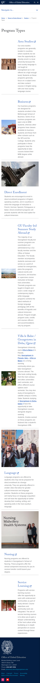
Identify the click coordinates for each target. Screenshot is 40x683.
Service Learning (23, 584)
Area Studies (25, 41)
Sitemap (22, 675)
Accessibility (23, 673)
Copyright (9, 673)
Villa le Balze (27, 350)
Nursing (9, 554)
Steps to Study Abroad (14, 18)
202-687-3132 (11, 667)
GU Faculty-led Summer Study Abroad (27, 230)
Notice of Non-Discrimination (9, 675)
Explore (26, 18)
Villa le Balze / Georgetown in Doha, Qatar (27, 340)
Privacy (16, 673)
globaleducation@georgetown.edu (16, 669)
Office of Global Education (19, 3)
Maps (3, 673)
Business (23, 102)
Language (10, 473)
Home (3, 18)
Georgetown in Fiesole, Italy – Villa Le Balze (27, 358)
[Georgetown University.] (3, 2)
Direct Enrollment (15, 192)
